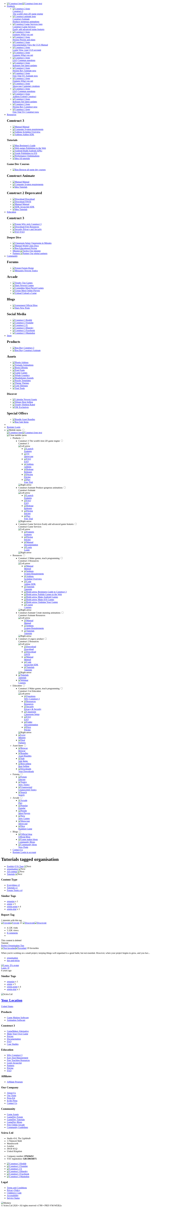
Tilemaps (23, 385)
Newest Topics (31, 270)
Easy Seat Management (17, 1058)
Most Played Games (34, 288)
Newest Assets (30, 399)
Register (11, 427)
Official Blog (31, 305)
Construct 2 (31, 639)
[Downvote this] (34, 923)
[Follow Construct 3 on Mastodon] (24, 333)
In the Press (12, 1100)
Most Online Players (30, 290)
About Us (11, 1093)
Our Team (11, 1095)
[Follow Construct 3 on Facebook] (24, 330)
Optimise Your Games (47, 602)
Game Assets (13, 1114)
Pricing (10, 1036)
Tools (22, 388)
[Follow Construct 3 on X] (20, 325)
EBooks (24, 367)
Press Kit (11, 1098)
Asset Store (18, 745)
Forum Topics (14, 890)
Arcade (16, 798)
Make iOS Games (45, 599)
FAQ (22, 232)
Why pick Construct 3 (31, 224)
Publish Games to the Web (49, 594)
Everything (13, 885)
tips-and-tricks (13, 960)
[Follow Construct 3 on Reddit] (22, 320)
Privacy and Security (32, 229)
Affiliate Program (15, 1082)
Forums (16, 774)
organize (11, 901)
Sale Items (24, 422)
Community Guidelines (17, 1127)
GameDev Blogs (14, 1122)
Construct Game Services (46, 524)
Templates (26, 380)
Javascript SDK (27, 207)
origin (9, 904)
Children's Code (14, 1193)
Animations (28, 365)
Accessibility (13, 1195)
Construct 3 (39, 441)
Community (12, 256)
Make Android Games (47, 597)
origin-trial (11, 909)
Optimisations (32, 156)
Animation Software (16, 1020)
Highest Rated (28, 404)
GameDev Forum (15, 1117)
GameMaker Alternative (18, 1031)
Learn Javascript (14, 1063)
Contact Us (18, 850)
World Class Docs (30, 245)
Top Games (27, 283)
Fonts (22, 370)
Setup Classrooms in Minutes (38, 243)
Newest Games (26, 285)
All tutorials (24, 158)
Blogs (16, 831)
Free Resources (32, 227)
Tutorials (23, 187)
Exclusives (23, 407)
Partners (10, 1065)
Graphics (25, 375)
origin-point (12, 906)
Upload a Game (29, 293)
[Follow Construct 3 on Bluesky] (23, 328)
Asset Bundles (28, 419)
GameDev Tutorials (16, 1119)
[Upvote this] (10, 923)
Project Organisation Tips (12, 945)
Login (17, 427)
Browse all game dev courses (32, 169)
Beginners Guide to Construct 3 (52, 592)
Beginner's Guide (27, 145)
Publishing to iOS (29, 153)
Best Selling (27, 402)
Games (23, 373)
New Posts (24, 308)
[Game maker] (24, 432)
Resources (11, 114)
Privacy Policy (13, 1190)
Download (30, 199)
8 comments (12, 933)
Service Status (13, 1198)
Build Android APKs (32, 150)
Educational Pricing (28, 248)
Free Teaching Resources (18, 1060)
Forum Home (27, 268)
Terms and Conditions (17, 1187)
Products (11, 6)
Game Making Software (18, 1017)
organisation (12, 958)
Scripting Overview (31, 132)
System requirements (33, 129)
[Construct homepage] (24, 3)
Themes (25, 383)
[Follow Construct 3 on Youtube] (23, 322)
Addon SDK (28, 134)
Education (11, 212)
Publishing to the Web (35, 148)
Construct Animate (40, 487)
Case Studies (13, 1044)
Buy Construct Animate (30, 350)
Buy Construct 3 (26, 348)
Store (9, 335)
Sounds (30, 378)
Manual (25, 127)
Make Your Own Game (17, 1034)
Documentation (14, 1039)
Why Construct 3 (14, 1055)
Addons (24, 362)
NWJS (28, 201)
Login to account (28, 852)
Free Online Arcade (16, 1125)
